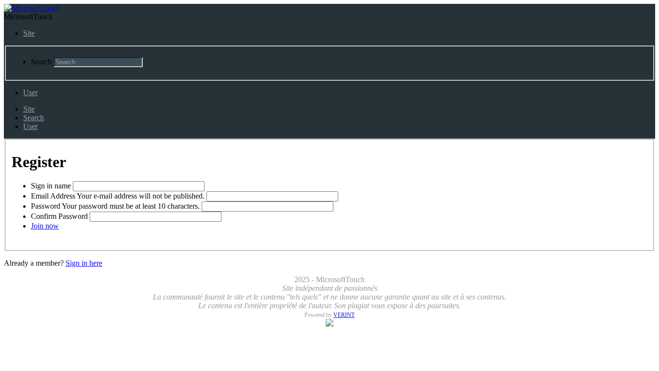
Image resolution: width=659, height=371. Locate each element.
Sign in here (84, 263)
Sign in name (52, 186)
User (30, 92)
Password (45, 206)
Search (41, 61)
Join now (45, 226)
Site (29, 33)
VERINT (344, 315)
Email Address (53, 196)
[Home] (32, 8)
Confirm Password (59, 216)
